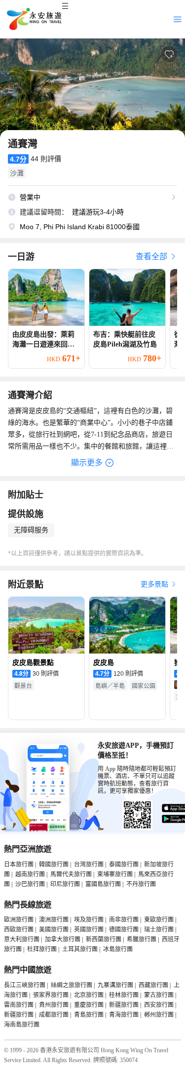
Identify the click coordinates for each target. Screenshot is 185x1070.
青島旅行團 (89, 1014)
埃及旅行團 (89, 919)
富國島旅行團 (103, 884)
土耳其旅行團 (80, 949)
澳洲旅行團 (54, 919)
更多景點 (155, 584)
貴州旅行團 (54, 1004)
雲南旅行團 (19, 1004)
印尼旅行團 (65, 884)
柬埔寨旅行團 (115, 874)
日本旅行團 (19, 864)
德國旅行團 (124, 929)
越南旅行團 (30, 874)
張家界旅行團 (51, 995)
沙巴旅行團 (30, 884)
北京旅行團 (89, 995)
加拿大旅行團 (62, 939)
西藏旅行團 (153, 985)
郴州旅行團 (159, 1014)
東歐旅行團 (159, 919)
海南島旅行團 (21, 1024)
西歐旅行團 (19, 929)
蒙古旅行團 (159, 995)
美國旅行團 (54, 929)
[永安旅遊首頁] (33, 19)
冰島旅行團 (118, 949)
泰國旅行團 (124, 864)
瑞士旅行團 (159, 929)
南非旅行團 (124, 919)
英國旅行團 (89, 929)
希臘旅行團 (141, 939)
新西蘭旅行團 (103, 939)
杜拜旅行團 (42, 949)
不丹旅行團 (141, 884)
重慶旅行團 (89, 1004)
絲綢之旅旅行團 (71, 985)
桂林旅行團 (124, 995)
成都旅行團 (54, 1014)
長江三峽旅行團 (24, 985)
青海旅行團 (124, 1014)
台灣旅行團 (89, 864)
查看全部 (152, 256)
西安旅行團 (159, 1004)
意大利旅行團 (21, 939)
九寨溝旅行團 (115, 985)
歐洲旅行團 (19, 919)
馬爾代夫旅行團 (71, 874)
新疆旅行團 (124, 1004)
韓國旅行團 (54, 864)
